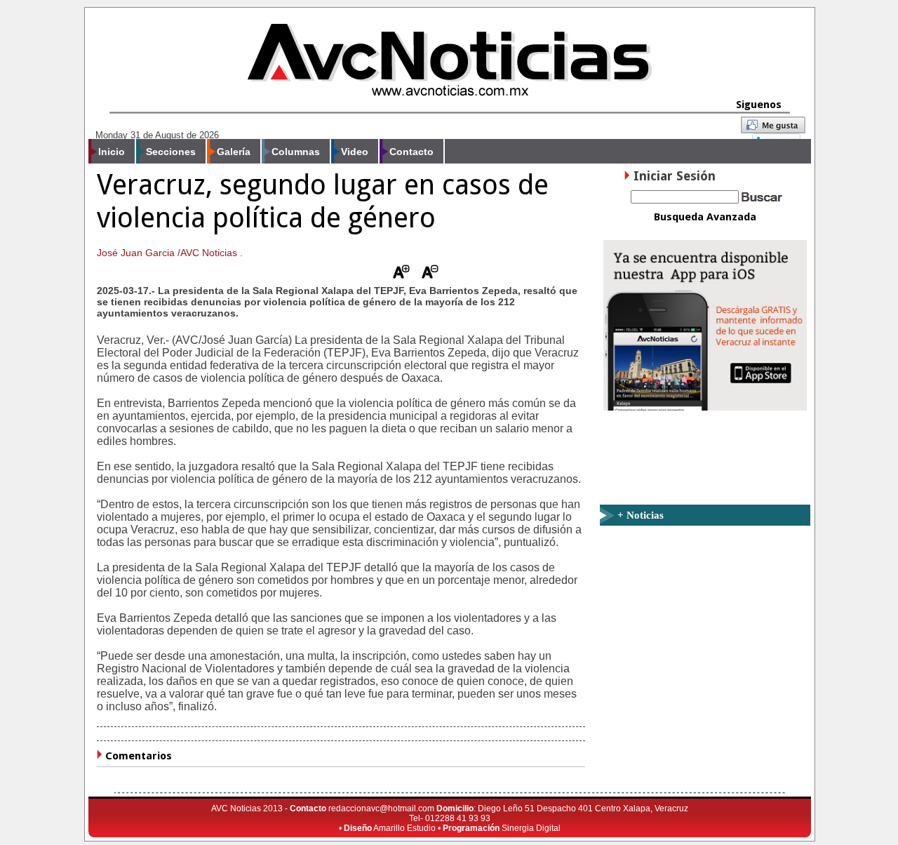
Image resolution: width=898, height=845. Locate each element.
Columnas (296, 151)
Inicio (111, 151)
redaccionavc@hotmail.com (381, 808)
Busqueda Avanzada (705, 217)
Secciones (171, 151)
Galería (233, 151)
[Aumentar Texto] (401, 275)
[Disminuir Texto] (430, 275)
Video (354, 151)
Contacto (411, 151)
